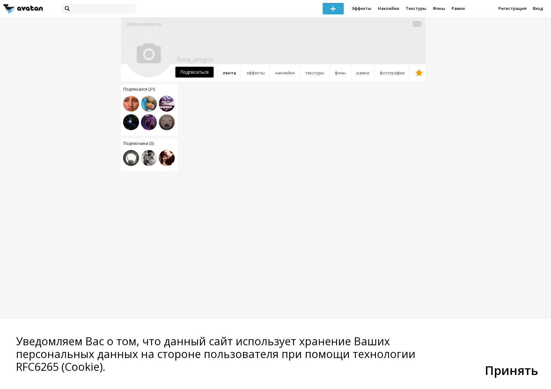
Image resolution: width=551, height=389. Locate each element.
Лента (229, 73)
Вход (538, 8)
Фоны (439, 8)
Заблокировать (143, 23)
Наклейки (388, 8)
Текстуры (416, 8)
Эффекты (361, 8)
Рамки (458, 8)
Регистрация (512, 8)
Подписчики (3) (138, 143)
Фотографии (392, 73)
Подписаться (194, 72)
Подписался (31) (139, 89)
